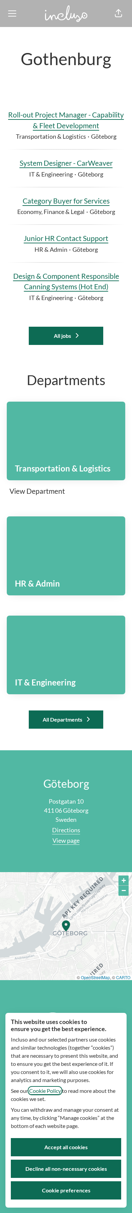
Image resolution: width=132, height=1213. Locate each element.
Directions (66, 830)
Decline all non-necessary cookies (66, 1168)
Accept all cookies (66, 1147)
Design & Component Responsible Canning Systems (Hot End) (66, 281)
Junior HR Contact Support (66, 238)
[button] (118, 13)
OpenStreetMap (95, 977)
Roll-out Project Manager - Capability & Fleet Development (66, 120)
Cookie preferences (66, 1190)
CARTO (123, 977)
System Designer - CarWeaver (66, 163)
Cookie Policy (45, 1090)
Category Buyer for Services (66, 200)
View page (66, 840)
